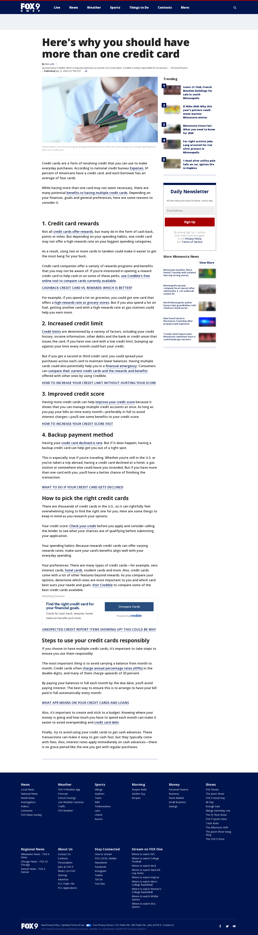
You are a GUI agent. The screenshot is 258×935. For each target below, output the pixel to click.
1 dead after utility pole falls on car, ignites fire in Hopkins (199, 164)
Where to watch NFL (143, 854)
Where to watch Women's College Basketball (146, 890)
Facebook (100, 866)
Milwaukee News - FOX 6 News (35, 855)
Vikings (98, 789)
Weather (65, 784)
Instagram (100, 871)
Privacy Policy (193, 238)
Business (174, 793)
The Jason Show (215, 793)
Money (174, 784)
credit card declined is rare (81, 443)
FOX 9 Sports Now (216, 819)
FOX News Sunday (31, 814)
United (98, 814)
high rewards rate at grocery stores (82, 302)
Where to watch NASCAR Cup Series (146, 871)
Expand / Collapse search (235, 7)
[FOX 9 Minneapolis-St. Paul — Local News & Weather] (32, 7)
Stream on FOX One (147, 849)
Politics (25, 806)
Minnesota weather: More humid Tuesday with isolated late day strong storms (179, 272)
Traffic (61, 806)
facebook (220, 926)
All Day (210, 802)
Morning (138, 784)
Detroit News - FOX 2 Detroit (33, 870)
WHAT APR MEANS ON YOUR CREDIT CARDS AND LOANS (85, 703)
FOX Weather (65, 810)
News (25, 784)
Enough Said (213, 806)
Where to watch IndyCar (145, 877)
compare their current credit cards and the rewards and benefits (98, 371)
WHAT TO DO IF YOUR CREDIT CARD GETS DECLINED (82, 487)
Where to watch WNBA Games (145, 898)
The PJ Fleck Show (216, 814)
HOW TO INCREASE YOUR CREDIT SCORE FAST (77, 424)
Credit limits (51, 331)
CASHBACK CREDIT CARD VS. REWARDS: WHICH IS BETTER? (87, 288)
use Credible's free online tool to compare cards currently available (96, 278)
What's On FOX (66, 871)
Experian (136, 168)
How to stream (103, 854)
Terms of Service (192, 241)
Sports (100, 784)
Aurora (98, 819)
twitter (227, 926)
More (185, 7)
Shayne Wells (139, 789)
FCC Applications (67, 888)
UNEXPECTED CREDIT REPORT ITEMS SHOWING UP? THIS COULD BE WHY (99, 629)
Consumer (27, 810)
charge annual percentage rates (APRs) (113, 668)
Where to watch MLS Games (144, 905)
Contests (63, 858)
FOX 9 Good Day (215, 798)
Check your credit (82, 526)
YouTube (100, 883)
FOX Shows (212, 789)
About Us (65, 849)
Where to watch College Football (145, 860)
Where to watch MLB (144, 865)
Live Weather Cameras (71, 802)
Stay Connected (107, 849)
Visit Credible (102, 585)
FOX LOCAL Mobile (106, 858)
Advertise (63, 879)
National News (29, 793)
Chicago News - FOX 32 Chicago (34, 863)
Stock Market (176, 798)
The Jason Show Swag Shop (218, 833)
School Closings (67, 798)
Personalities (65, 862)
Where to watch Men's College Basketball (144, 883)
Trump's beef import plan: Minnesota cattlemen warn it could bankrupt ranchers (179, 336)
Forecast (63, 793)
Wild (97, 802)
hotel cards (73, 570)
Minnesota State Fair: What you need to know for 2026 (199, 129)
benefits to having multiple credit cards (97, 193)
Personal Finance (179, 67)
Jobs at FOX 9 (65, 866)
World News (28, 798)
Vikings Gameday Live (218, 810)
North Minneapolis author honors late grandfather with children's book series (179, 305)
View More (206, 263)
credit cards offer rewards (73, 231)
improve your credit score (115, 402)
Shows (211, 784)
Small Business (177, 802)
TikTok (98, 879)
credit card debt (106, 722)
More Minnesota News (181, 256)
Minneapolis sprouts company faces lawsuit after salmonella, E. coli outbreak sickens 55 (179, 289)
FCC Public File (66, 883)
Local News (27, 789)
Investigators (28, 802)
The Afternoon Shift (217, 827)
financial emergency (121, 366)
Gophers (99, 793)
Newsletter (101, 862)
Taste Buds (212, 823)
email (234, 926)
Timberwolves (103, 806)
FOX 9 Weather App (69, 789)
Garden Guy (138, 793)
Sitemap (62, 875)
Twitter (99, 875)
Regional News (32, 849)
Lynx (97, 810)
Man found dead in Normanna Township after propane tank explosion (178, 321)
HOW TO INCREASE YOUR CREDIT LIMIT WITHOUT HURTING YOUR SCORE (99, 383)
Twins (98, 798)
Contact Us (64, 854)
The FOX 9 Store (215, 839)
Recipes (136, 798)
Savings (173, 806)
